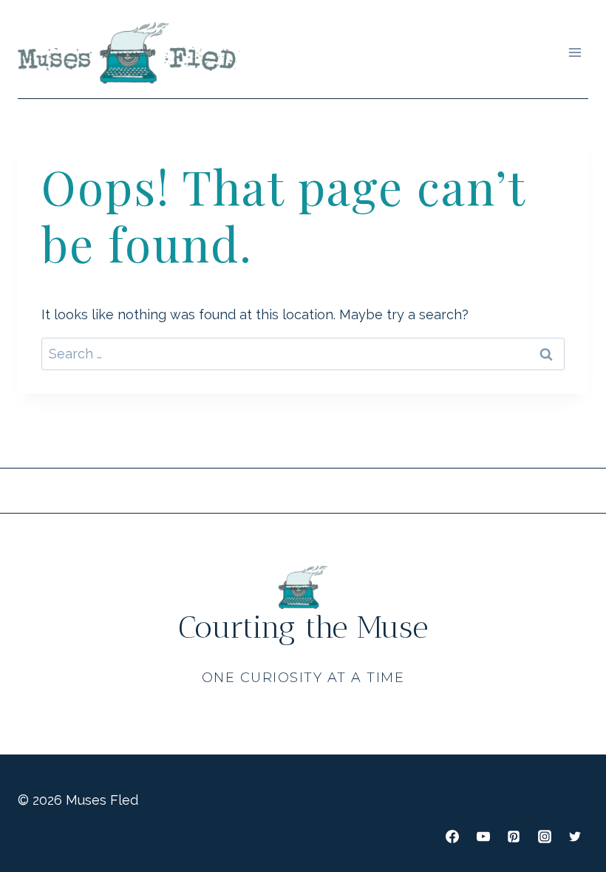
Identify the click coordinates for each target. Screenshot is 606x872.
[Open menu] (574, 52)
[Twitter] (575, 836)
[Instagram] (544, 836)
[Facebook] (452, 836)
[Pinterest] (513, 836)
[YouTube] (483, 836)
